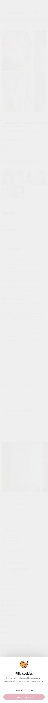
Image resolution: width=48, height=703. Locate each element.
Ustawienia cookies (24, 690)
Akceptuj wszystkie (24, 697)
